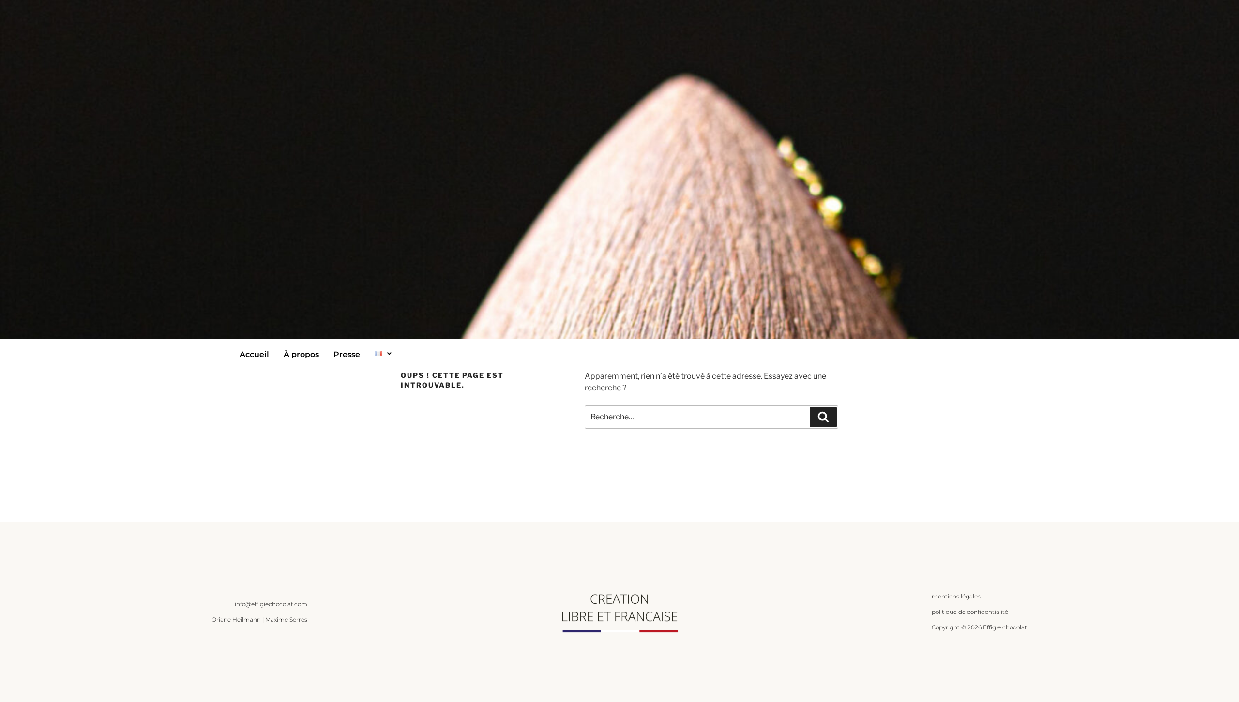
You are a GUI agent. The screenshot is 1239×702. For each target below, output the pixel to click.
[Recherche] (823, 417)
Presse (346, 354)
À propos (301, 354)
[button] (383, 353)
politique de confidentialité (970, 611)
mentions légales (956, 596)
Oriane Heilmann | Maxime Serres (259, 619)
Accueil (254, 354)
